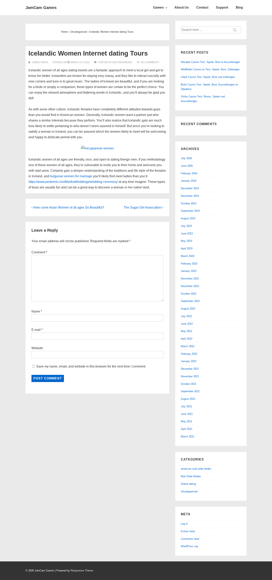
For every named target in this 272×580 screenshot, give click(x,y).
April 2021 (186, 428)
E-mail (36, 329)
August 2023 (188, 218)
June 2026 (187, 165)
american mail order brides (196, 468)
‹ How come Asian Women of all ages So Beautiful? (67, 207)
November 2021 (190, 376)
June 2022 (187, 323)
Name (35, 311)
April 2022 (186, 338)
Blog (239, 7)
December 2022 (190, 278)
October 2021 (188, 383)
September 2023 (190, 210)
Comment (39, 252)
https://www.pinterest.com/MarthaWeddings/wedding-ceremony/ (73, 181)
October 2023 (188, 203)
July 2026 (186, 158)
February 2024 (189, 173)
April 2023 (186, 248)
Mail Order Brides (191, 476)
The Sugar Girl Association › (143, 207)
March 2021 (187, 436)
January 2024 (188, 180)
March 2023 (187, 256)
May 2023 (186, 240)
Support (222, 7)
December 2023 (190, 188)
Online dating (188, 483)
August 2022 (188, 308)
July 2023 (186, 225)
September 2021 (190, 391)
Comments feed (190, 538)
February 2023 (189, 263)
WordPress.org (189, 546)
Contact (202, 7)
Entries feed (188, 531)
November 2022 (190, 286)
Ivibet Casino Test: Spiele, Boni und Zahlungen (208, 76)
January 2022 (188, 361)
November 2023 (190, 195)
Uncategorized (122, 62)
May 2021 (186, 421)
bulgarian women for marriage (71, 176)
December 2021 (190, 368)
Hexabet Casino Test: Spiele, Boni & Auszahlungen (210, 62)
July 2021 (186, 406)
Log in (184, 523)
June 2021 (187, 413)
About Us (181, 7)
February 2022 (189, 353)
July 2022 (186, 316)
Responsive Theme (82, 570)
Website (37, 348)
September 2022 (190, 301)
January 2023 (188, 270)
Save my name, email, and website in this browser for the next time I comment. (91, 366)
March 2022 (187, 346)
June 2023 (187, 233)
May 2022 (186, 331)
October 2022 (188, 293)
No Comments (150, 62)
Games (158, 7)
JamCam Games (41, 7)
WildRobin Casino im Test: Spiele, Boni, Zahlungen (210, 69)
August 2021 (188, 398)
